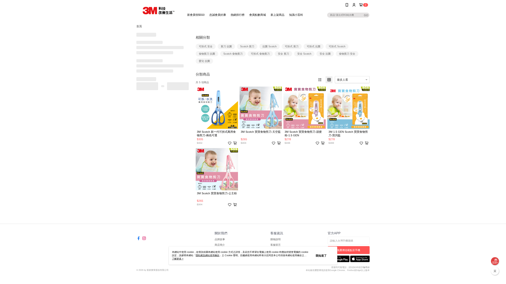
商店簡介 (220, 244)
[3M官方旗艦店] (158, 10)
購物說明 (275, 239)
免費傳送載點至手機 (348, 250)
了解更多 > (177, 258)
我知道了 (321, 255)
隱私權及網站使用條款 (207, 255)
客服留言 (275, 244)
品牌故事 (220, 239)
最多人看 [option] (342, 79)
